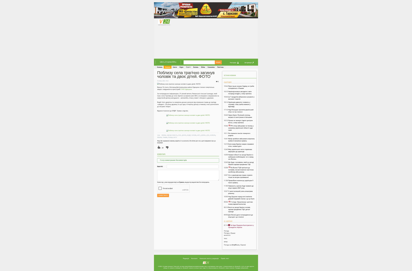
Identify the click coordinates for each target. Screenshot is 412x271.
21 (163, 148)
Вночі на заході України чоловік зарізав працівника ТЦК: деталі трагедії (239, 209)
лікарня (159, 137)
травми (165, 137)
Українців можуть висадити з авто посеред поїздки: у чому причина (240, 92)
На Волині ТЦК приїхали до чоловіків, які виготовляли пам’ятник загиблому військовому (241, 169)
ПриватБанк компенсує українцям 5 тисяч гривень (240, 181)
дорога (184, 135)
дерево (203, 135)
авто (198, 135)
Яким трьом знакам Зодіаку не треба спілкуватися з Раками (241, 87)
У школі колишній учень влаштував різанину (240, 192)
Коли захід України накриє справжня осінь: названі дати (241, 145)
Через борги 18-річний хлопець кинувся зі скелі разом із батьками (240, 116)
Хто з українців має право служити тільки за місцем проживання (240, 176)
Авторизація (248, 62)
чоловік (193, 135)
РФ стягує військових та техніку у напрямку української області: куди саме (241, 128)
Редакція (186, 258)
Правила (181, 182)
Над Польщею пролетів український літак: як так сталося (240, 111)
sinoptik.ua (235, 245)
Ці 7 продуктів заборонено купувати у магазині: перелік (241, 98)
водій (189, 135)
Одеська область (172, 135)
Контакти (194, 258)
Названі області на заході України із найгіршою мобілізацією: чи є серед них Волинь (240, 157)
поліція (170, 137)
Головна (159, 67)
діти (207, 135)
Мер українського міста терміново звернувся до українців (240, 150)
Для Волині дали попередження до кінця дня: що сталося (240, 216)
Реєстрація (233, 62)
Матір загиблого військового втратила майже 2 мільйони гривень (241, 139)
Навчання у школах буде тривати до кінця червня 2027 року (241, 187)
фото (175, 137)
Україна (163, 135)
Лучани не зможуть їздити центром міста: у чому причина (240, 121)
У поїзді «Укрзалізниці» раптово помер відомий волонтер (240, 203)
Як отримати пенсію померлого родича (239, 134)
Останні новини (230, 75)
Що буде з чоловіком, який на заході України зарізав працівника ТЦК (241, 163)
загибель (212, 135)
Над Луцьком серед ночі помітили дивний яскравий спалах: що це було (241, 197)
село (179, 135)
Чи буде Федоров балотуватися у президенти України (241, 226)
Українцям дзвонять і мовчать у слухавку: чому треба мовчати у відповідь (239, 104)
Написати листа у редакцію (209, 258)
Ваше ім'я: (160, 166)
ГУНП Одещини (186, 89)
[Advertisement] (206, 43)
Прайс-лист (225, 258)
